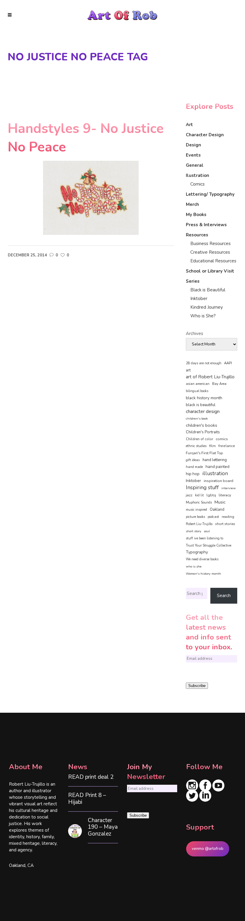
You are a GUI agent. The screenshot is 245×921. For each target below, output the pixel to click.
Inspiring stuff (202, 487)
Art (189, 125)
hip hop (193, 474)
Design (193, 145)
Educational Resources (213, 261)
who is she (194, 566)
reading (228, 516)
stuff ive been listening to (204, 538)
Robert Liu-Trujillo (199, 524)
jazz (189, 495)
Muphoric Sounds (199, 502)
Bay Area (219, 384)
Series (193, 281)
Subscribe (197, 685)
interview (228, 488)
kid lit (199, 495)
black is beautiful (200, 405)
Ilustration (197, 175)
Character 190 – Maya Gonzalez (103, 827)
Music (220, 502)
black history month (204, 398)
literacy (225, 495)
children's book (197, 418)
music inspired (196, 509)
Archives (194, 333)
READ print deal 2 (91, 777)
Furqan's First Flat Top (204, 453)
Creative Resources (210, 252)
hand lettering (215, 460)
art (188, 370)
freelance (226, 445)
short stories (225, 523)
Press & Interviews (206, 225)
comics (222, 438)
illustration (215, 473)
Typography (197, 552)
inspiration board (218, 481)
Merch (192, 204)
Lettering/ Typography (210, 194)
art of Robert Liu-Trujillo (210, 377)
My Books (196, 215)
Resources (197, 235)
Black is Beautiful (207, 290)
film (212, 445)
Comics (197, 184)
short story (193, 531)
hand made (194, 467)
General (194, 165)
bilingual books (197, 391)
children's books (201, 425)
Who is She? (203, 316)
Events (193, 155)
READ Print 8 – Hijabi (87, 799)
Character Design (205, 135)
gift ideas (193, 460)
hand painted (217, 466)
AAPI (228, 363)
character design (203, 411)
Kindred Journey (206, 307)
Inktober (198, 299)
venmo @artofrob (207, 848)
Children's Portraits (203, 432)
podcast (213, 517)
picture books (195, 517)
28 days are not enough (203, 363)
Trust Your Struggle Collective (208, 545)
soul (207, 531)
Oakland (217, 509)
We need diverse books (202, 559)
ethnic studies (196, 446)
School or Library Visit (210, 271)
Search (224, 596)
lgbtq (211, 495)
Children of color (199, 439)
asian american (197, 384)
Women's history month (203, 573)
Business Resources (210, 244)
